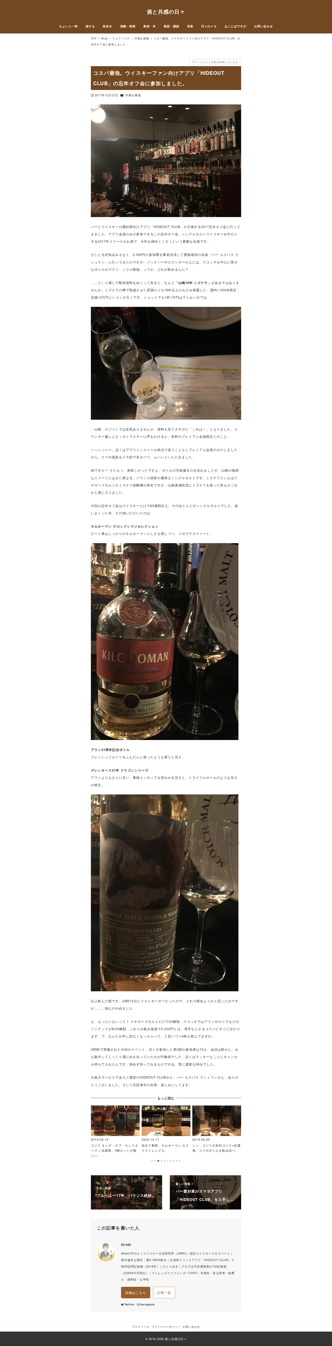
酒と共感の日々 (166, 11)
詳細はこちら (135, 1292)
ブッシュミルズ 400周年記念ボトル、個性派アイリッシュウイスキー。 (215, 1150)
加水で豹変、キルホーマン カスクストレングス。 (114, 1148)
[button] (95, 1135)
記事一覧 (164, 1292)
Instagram (147, 1304)
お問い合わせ (191, 1327)
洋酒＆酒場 (133, 95)
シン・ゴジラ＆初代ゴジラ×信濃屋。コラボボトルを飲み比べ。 (166, 1148)
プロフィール (140, 1327)
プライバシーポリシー (166, 1327)
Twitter (129, 1304)
